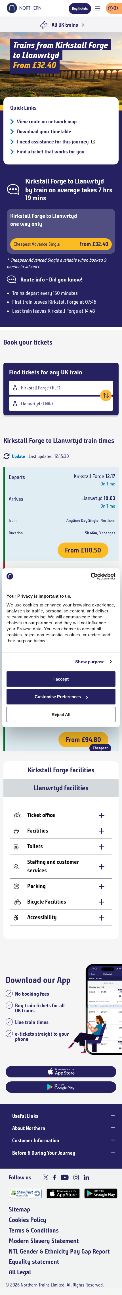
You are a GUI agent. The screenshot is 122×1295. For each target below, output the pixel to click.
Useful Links (25, 1116)
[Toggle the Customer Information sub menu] (112, 1140)
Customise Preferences (58, 696)
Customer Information (35, 1140)
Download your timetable (44, 131)
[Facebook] (54, 1177)
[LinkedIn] (86, 1177)
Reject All (61, 714)
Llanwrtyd (89, 181)
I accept (61, 679)
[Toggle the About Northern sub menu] (112, 1128)
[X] (46, 1177)
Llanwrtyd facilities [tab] (61, 788)
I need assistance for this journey (53, 142)
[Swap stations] (106, 395)
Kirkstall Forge (45, 181)
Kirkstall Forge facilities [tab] (61, 770)
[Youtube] (64, 1177)
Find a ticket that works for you (51, 152)
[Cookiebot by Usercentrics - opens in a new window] (90, 576)
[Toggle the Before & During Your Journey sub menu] (112, 1152)
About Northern (28, 1128)
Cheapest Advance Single (61, 244)
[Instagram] (76, 1177)
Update (18, 456)
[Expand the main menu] (97, 8)
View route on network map (47, 121)
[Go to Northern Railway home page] (24, 11)
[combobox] (61, 388)
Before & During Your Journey (43, 1153)
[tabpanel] (61, 868)
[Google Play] (100, 1193)
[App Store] (63, 1193)
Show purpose (89, 661)
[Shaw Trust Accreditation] (25, 1193)
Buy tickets (80, 8)
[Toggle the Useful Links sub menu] (112, 1115)
